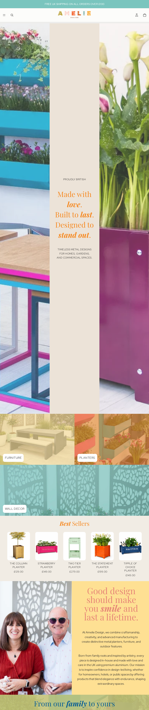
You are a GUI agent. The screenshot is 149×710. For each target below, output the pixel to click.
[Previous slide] (95, 546)
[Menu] (4, 15)
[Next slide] (110, 546)
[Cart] (145, 15)
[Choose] (24, 554)
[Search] (12, 15)
